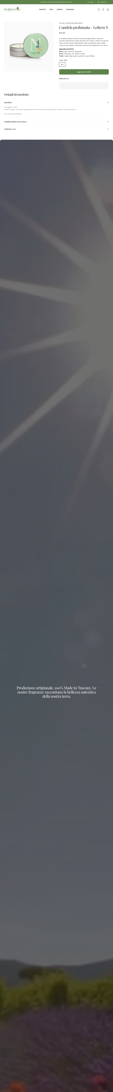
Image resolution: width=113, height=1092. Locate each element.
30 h (62, 64)
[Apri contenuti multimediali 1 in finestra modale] (29, 47)
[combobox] (91, 2)
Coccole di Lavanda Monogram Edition (71, 23)
